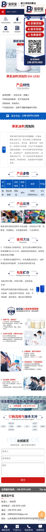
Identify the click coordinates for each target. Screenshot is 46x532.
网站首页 (6, 530)
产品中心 (17, 530)
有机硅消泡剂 (5, 23)
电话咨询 (29, 530)
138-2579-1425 (24, 489)
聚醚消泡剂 (17, 23)
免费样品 (40, 530)
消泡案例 (17, 32)
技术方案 (6, 32)
